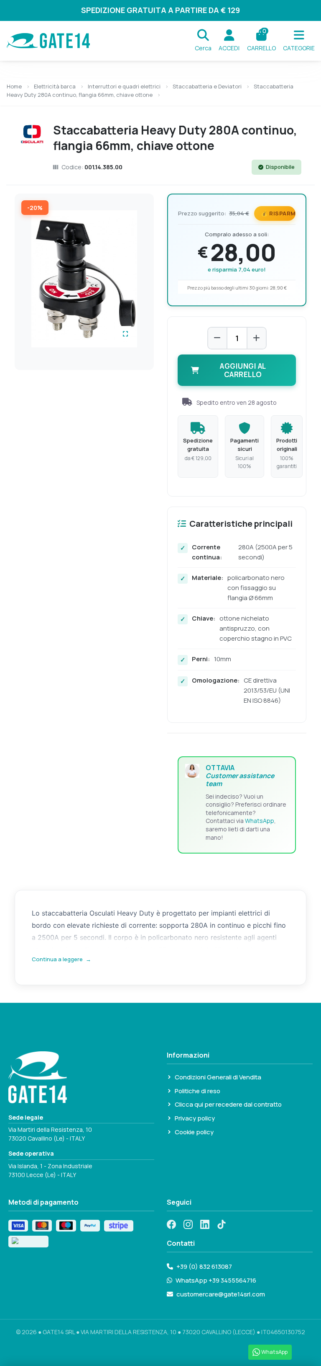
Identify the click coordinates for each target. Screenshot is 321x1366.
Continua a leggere (61, 959)
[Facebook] (171, 1224)
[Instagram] (188, 1224)
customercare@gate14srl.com (220, 1294)
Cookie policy (194, 1132)
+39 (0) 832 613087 (204, 1266)
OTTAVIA (240, 775)
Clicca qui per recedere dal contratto (228, 1104)
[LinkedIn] (204, 1224)
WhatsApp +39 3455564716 (216, 1280)
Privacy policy (195, 1118)
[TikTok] (221, 1224)
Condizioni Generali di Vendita (218, 1077)
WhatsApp (259, 821)
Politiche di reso (197, 1091)
